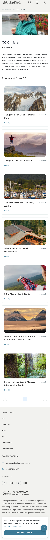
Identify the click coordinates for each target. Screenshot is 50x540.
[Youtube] (25, 483)
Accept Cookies (25, 532)
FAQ (3, 436)
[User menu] (45, 2)
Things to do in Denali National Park (19, 116)
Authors (12, 9)
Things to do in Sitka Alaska (18, 160)
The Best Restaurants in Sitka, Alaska (19, 204)
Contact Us (7, 442)
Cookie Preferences (12, 526)
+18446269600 (12, 469)
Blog (4, 430)
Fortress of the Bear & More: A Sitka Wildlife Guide (19, 383)
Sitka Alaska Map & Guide (17, 294)
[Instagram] (11, 483)
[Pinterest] (18, 483)
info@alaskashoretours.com (17, 463)
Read (6, 123)
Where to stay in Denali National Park (16, 250)
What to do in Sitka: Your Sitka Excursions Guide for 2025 (19, 338)
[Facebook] (4, 483)
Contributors (7, 448)
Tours (4, 418)
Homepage (5, 9)
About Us (6, 424)
